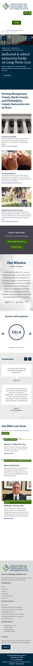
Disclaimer (12, 664)
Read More (5, 433)
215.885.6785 (18, 659)
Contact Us (5, 598)
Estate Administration (7, 618)
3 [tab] (12, 347)
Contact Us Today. (16, 247)
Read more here (8, 453)
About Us (4, 591)
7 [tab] (17, 347)
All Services (5, 605)
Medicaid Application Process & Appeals (12, 609)
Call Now (16, 22)
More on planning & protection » (10, 221)
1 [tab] (9, 347)
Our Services (5, 589)
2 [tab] (10, 347)
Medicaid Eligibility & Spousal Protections (12, 616)
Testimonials (5, 593)
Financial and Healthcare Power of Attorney (13, 614)
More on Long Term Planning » (10, 146)
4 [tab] (13, 347)
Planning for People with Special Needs (12, 607)
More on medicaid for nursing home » (11, 183)
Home (3, 586)
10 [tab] (22, 347)
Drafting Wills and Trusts (8, 612)
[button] (4, 38)
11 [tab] (23, 347)
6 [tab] (16, 347)
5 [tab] (15, 347)
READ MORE (16, 73)
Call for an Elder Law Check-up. (16, 241)
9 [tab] (20, 347)
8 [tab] (19, 347)
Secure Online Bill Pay (7, 596)
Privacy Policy (20, 664)
